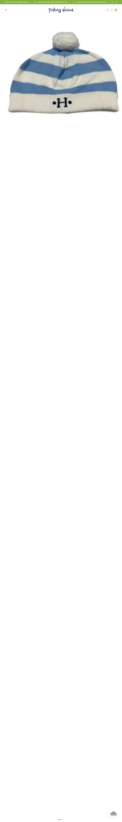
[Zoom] (61, 67)
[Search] (112, 10)
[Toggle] (108, 813)
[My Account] (108, 10)
